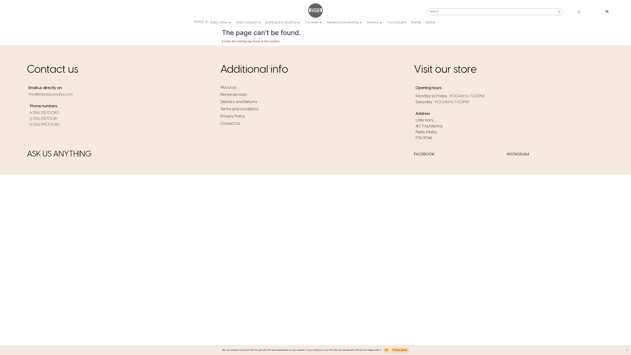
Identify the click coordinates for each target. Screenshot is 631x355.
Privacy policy (400, 350)
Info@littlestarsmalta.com (51, 95)
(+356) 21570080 (44, 113)
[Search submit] (559, 12)
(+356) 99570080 (45, 125)
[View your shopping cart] (607, 12)
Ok (386, 350)
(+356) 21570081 (43, 119)
